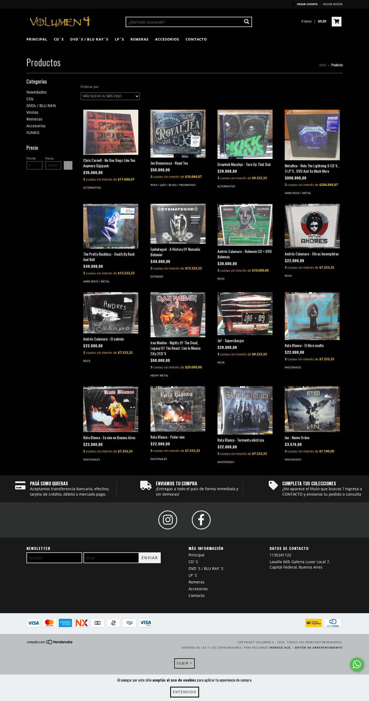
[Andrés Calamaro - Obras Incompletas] (312, 226)
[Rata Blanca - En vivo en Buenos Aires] (110, 409)
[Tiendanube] (50, 644)
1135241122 (280, 555)
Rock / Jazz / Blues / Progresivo (173, 185)
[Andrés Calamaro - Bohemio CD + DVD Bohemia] (245, 225)
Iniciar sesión (333, 4)
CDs (29, 98)
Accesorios (167, 39)
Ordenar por (89, 86)
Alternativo (92, 187)
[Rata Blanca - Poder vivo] (178, 409)
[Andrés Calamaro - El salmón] (110, 312)
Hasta (49, 158)
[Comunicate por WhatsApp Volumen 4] (357, 664)
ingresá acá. (280, 647)
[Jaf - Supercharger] (245, 313)
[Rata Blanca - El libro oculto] (312, 316)
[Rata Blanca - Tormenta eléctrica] (245, 410)
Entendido (184, 692)
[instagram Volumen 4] (167, 519)
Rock (220, 279)
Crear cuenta (307, 4)
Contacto (196, 39)
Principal (36, 39)
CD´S (59, 39)
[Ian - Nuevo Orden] (312, 409)
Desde (31, 158)
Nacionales (293, 367)
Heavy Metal (159, 375)
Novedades (36, 92)
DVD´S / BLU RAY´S (89, 39)
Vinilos (32, 112)
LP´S (119, 39)
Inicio (322, 64)
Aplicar (68, 165)
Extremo (156, 276)
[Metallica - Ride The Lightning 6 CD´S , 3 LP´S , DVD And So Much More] (312, 135)
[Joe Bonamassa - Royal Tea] (178, 134)
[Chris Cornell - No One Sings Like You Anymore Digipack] (110, 132)
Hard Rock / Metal (298, 193)
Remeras (139, 39)
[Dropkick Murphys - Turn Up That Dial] (245, 134)
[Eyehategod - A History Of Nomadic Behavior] (178, 224)
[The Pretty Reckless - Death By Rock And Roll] (110, 226)
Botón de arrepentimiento (319, 647)
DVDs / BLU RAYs (41, 105)
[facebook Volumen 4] (201, 519)
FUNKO (32, 132)
